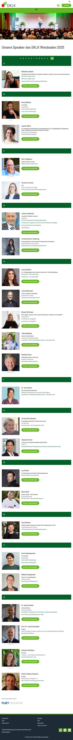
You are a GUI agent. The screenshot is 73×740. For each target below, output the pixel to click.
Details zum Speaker (30, 86)
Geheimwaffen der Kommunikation (30, 475)
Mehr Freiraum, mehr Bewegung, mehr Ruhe (32, 614)
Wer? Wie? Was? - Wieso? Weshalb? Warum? (32, 498)
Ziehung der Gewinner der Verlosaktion (31, 225)
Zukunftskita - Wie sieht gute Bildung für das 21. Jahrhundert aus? (38, 340)
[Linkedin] (69, 730)
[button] (58, 5)
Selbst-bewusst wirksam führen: (29, 164)
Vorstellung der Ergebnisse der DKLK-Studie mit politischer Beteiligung (39, 222)
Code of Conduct (42, 725)
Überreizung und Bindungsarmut (29, 581)
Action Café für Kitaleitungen (28, 109)
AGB (3, 720)
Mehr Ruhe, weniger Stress (28, 76)
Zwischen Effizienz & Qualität (28, 134)
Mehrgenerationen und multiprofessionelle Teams (33, 245)
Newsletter (40, 723)
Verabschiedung (25, 227)
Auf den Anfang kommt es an (28, 657)
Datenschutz (5, 723)
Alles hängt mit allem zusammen (29, 361)
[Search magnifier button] (69, 1)
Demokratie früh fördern (27, 633)
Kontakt (39, 718)
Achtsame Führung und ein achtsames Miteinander (34, 81)
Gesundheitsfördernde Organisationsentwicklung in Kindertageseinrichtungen (41, 446)
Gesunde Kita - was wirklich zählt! (29, 274)
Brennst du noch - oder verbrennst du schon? (32, 425)
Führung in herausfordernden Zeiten (30, 297)
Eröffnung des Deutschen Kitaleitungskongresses (33, 189)
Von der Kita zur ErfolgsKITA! (28, 319)
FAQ (38, 720)
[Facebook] (65, 730)
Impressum (5, 718)
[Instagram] (60, 730)
